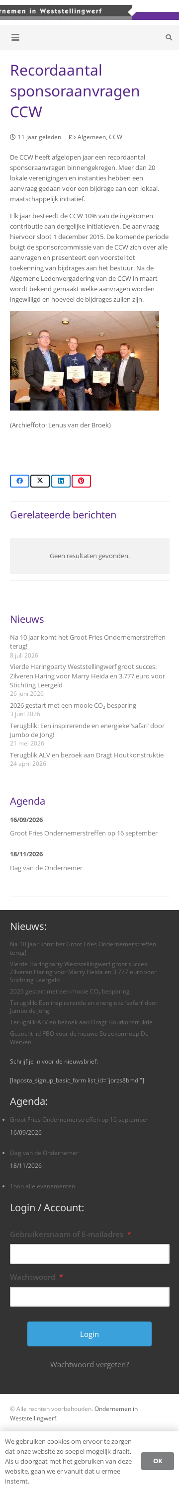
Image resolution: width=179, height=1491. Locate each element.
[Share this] (19, 481)
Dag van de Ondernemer (46, 867)
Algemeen (92, 137)
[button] (15, 37)
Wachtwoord (36, 1277)
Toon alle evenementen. (43, 1186)
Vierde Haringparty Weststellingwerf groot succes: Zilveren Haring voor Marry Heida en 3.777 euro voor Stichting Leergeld (87, 675)
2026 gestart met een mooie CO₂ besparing (73, 705)
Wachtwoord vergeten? (89, 1364)
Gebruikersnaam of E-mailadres (70, 1234)
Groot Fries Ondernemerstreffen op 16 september (84, 832)
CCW (115, 137)
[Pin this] (81, 481)
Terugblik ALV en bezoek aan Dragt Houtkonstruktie (87, 754)
